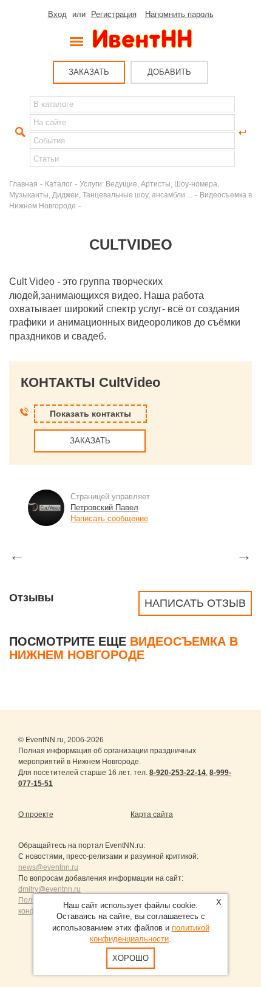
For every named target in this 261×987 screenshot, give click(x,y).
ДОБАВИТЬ (169, 72)
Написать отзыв (195, 603)
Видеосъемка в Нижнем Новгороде (123, 648)
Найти (18, 132)
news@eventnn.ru (48, 867)
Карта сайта (151, 814)
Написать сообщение (109, 518)
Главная (23, 184)
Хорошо (130, 958)
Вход (57, 14)
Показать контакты (90, 413)
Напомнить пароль (179, 14)
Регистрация (114, 14)
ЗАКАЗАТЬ (89, 72)
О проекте (35, 814)
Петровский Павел (104, 507)
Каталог (58, 184)
